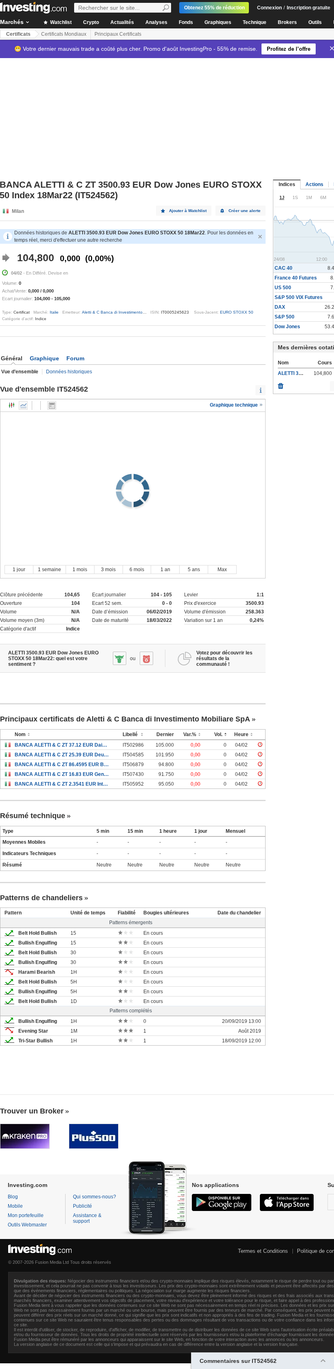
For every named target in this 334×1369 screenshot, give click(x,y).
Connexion (269, 8)
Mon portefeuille (26, 1215)
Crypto (91, 22)
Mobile (15, 1206)
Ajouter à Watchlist (188, 210)
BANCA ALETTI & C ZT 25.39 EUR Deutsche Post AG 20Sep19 (62, 755)
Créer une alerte (245, 210)
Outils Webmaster (27, 1225)
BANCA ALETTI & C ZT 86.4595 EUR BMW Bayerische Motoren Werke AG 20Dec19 (62, 764)
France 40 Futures (296, 278)
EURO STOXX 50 (236, 312)
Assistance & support (87, 1218)
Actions (314, 184)
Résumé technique (32, 816)
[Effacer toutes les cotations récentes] (280, 384)
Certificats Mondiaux (63, 34)
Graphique (44, 358)
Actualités (122, 22)
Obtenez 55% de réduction (214, 8)
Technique (254, 22)
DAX (280, 307)
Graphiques (217, 22)
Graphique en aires (23, 405)
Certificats (18, 34)
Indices (287, 184)
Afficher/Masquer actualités (51, 405)
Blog (13, 1197)
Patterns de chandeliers (41, 898)
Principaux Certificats (117, 34)
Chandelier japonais (11, 405)
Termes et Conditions (263, 1251)
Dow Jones (287, 326)
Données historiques (69, 372)
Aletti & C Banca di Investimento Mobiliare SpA (126, 312)
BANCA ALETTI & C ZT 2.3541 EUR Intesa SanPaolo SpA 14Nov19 (62, 784)
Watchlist (60, 22)
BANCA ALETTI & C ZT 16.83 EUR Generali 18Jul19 (62, 774)
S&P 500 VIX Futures (299, 297)
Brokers (287, 22)
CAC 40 (283, 268)
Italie (54, 312)
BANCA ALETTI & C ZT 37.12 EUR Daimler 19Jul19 (62, 745)
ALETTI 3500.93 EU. (300, 373)
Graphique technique (234, 405)
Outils (315, 22)
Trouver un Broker (32, 1111)
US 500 (283, 287)
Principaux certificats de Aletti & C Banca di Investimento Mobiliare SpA (125, 719)
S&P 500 (284, 317)
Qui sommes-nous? (94, 1197)
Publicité (82, 1206)
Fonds (186, 22)
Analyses (156, 22)
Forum (75, 358)
